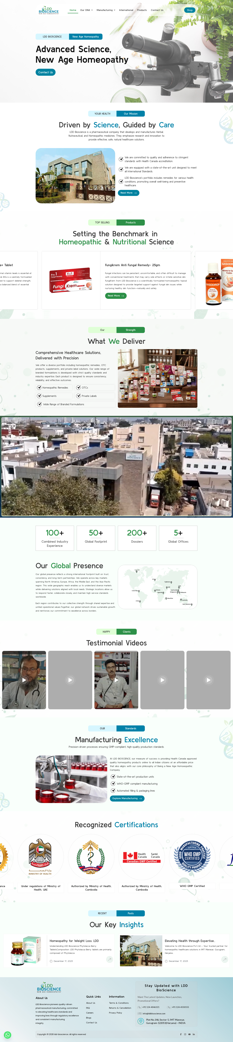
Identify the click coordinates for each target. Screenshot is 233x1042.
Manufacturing (105, 10)
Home (73, 10)
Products (142, 10)
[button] (86, 10)
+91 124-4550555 (180, 1007)
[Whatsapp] (7, 1035)
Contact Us (157, 10)
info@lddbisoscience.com (154, 1013)
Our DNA (85, 10)
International (126, 10)
